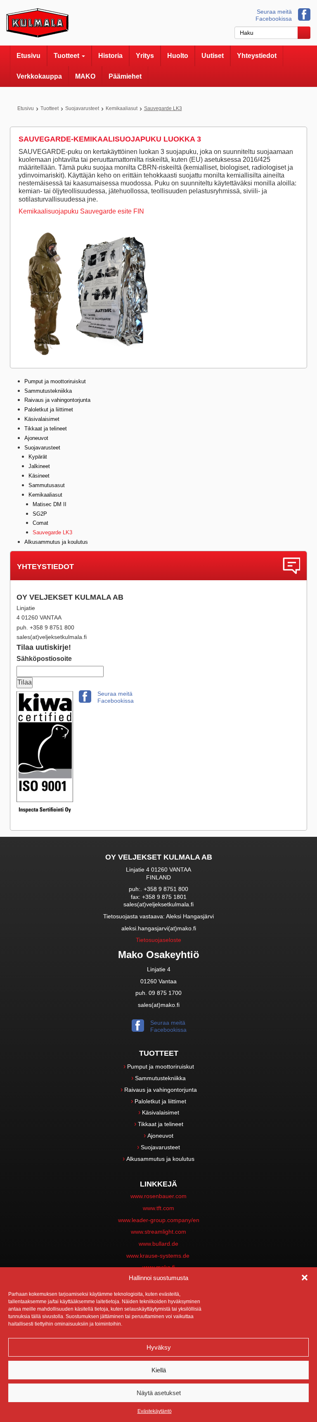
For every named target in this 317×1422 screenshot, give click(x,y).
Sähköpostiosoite (44, 658)
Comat (40, 523)
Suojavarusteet (82, 108)
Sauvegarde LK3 (52, 532)
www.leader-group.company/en (158, 1220)
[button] (304, 1277)
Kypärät (37, 457)
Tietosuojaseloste (158, 940)
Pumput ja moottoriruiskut (55, 381)
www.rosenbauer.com (158, 1196)
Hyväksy (159, 1347)
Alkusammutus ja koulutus (56, 542)
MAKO (85, 76)
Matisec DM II (49, 504)
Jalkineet (39, 466)
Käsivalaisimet (41, 419)
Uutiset (212, 55)
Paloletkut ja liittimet (48, 409)
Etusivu (28, 55)
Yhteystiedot (257, 55)
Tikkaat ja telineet (45, 428)
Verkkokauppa (39, 76)
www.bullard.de (158, 1243)
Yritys (145, 55)
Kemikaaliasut (121, 108)
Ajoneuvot (36, 438)
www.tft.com (158, 1208)
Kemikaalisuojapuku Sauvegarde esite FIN (81, 211)
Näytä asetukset (159, 1392)
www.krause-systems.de (158, 1255)
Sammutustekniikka (48, 391)
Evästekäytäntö (154, 1411)
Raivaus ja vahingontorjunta (57, 400)
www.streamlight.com (158, 1231)
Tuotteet (67, 55)
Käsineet (39, 476)
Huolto (177, 55)
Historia (110, 55)
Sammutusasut (46, 485)
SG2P (40, 514)
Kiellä (158, 1370)
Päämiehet (125, 76)
